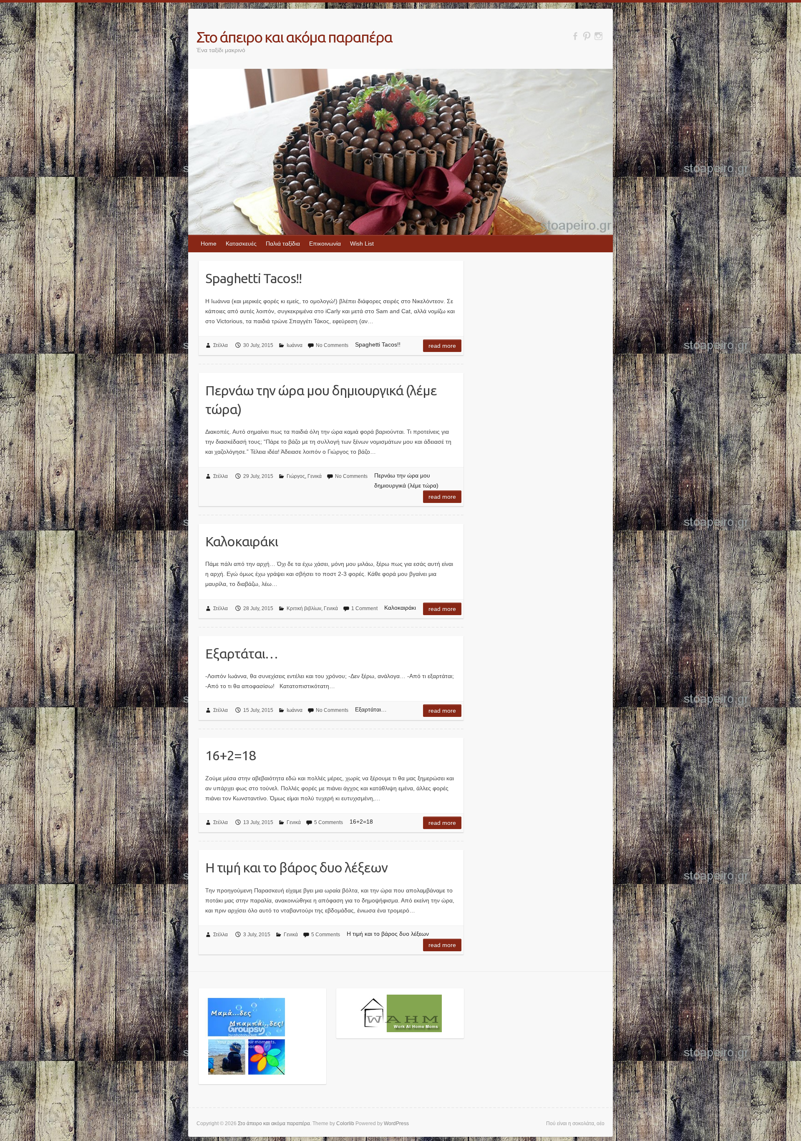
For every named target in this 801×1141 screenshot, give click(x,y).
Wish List (362, 243)
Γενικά (314, 476)
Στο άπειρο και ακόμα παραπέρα (294, 36)
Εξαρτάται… (241, 653)
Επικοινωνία (325, 243)
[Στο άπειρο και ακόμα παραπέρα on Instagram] (598, 36)
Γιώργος (296, 476)
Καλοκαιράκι (241, 541)
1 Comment (364, 608)
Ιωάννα (294, 345)
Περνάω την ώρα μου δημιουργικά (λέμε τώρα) (321, 400)
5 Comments (328, 822)
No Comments (332, 345)
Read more (442, 345)
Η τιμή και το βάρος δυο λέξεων (296, 867)
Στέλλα (220, 345)
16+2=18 (230, 755)
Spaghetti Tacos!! (253, 278)
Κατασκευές (241, 243)
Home (209, 243)
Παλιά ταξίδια (283, 243)
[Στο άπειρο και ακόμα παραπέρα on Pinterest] (586, 36)
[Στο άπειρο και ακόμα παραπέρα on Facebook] (575, 36)
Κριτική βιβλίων (304, 608)
